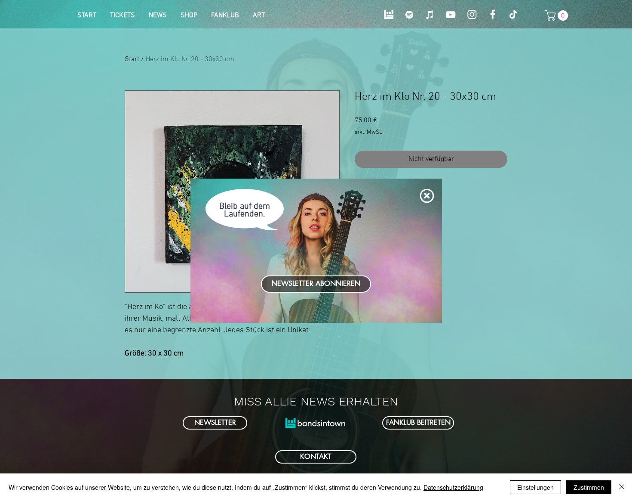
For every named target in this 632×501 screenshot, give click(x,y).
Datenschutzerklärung (453, 487)
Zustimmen (589, 487)
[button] (427, 196)
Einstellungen (535, 487)
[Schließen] (622, 487)
